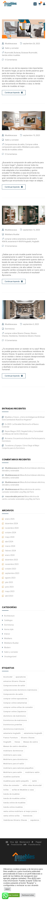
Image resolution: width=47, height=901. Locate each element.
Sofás (6, 790)
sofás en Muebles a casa (23, 790)
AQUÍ (34, 878)
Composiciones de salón (15, 144)
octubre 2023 (10, 569)
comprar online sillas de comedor (18, 707)
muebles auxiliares (11, 777)
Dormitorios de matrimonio (15, 720)
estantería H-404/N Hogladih (19, 241)
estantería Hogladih (12, 733)
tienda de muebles (11, 794)
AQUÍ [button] (7, 889)
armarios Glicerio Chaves (14, 681)
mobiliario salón (32, 772)
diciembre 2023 (11, 560)
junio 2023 (9, 587)
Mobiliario (8, 638)
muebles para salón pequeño (16, 781)
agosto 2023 (10, 578)
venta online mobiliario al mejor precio (20, 811)
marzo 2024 (10, 546)
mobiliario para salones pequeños (18, 768)
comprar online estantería (15, 239)
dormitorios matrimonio (13, 729)
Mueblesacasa (11, 44)
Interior (7, 634)
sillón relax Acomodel (32, 785)
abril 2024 (9, 542)
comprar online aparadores (15, 699)
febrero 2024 (10, 551)
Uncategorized (10, 656)
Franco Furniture (10, 738)
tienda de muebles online (12, 150)
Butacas (17, 53)
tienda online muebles (11, 55)
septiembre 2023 (12, 573)
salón (34, 781)
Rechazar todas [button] (28, 895)
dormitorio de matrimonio (14, 716)
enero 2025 (9, 519)
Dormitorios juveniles (12, 725)
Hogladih (35, 241)
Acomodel (9, 53)
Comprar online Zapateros (14, 711)
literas (17, 742)
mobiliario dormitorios (13, 751)
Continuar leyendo (12, 93)
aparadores (21, 677)
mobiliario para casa (12, 755)
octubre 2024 (10, 532)
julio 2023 (9, 582)
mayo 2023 (9, 591)
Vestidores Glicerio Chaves (29, 336)
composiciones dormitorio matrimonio (20, 690)
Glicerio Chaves (27, 738)
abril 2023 (9, 596)
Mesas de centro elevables (15, 746)
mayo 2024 (9, 537)
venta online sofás (11, 816)
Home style (8, 629)
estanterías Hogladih (33, 733)
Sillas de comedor (11, 785)
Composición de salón (13, 694)
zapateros (34, 820)
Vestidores (13, 336)
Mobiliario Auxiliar (12, 234)
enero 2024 (9, 555)
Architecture (9, 616)
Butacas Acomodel (29, 53)
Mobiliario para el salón (13, 764)
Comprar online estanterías (15, 703)
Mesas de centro (30, 742)
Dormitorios (10, 329)
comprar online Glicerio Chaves (17, 333)
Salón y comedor (12, 48)
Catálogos (8, 620)
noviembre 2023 (12, 564)
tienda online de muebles (14, 803)
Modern (7, 647)
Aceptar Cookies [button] (11, 895)
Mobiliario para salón (30, 147)
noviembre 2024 (12, 528)
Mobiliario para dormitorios (15, 759)
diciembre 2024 (11, 523)
